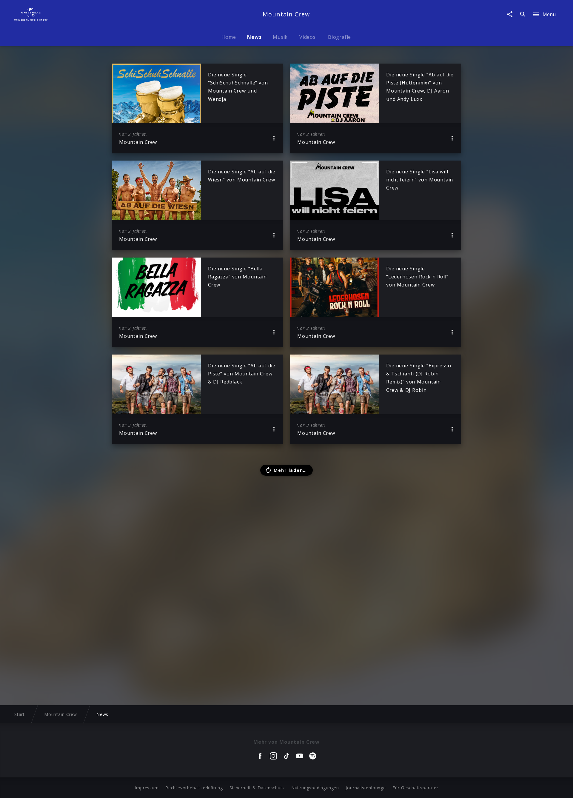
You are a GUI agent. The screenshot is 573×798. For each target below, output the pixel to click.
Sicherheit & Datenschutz (256, 788)
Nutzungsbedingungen (315, 788)
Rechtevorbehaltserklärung (194, 788)
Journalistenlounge (366, 788)
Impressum (146, 788)
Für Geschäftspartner (415, 788)
